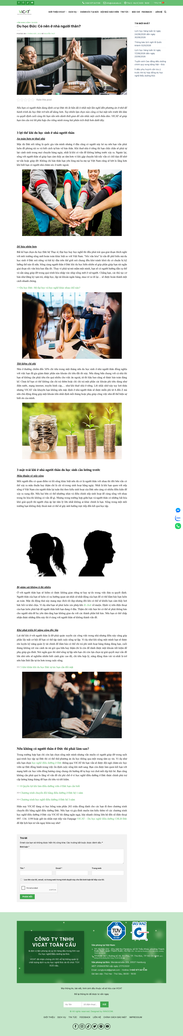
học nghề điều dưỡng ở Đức (47, 762)
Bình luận (24, 847)
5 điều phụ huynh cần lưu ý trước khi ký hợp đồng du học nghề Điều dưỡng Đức (149, 72)
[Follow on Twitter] (95, 1026)
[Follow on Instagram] (23, 3)
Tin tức (124, 12)
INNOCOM (108, 1011)
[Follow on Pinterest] (101, 1026)
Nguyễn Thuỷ (49, 33)
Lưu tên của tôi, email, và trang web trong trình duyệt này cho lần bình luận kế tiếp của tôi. (64, 880)
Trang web (96, 868)
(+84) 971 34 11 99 (92, 3)
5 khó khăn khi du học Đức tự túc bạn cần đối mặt (47, 667)
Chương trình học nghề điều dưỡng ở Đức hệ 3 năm (47, 799)
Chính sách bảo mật (115, 1017)
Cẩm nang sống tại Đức (27, 22)
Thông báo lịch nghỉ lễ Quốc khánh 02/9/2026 (148, 44)
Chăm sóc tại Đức (89, 12)
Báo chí (136, 12)
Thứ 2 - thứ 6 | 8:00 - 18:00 (138, 3)
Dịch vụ (73, 12)
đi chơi (87, 605)
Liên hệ (158, 12)
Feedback (147, 12)
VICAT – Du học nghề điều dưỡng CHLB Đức (102, 818)
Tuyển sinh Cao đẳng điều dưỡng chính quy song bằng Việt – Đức (150, 63)
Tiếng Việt (157, 3)
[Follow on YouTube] (32, 3)
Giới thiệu (49, 1017)
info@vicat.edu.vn (113, 3)
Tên (22, 868)
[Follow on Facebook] (19, 3)
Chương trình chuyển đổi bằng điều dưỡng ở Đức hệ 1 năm (51, 792)
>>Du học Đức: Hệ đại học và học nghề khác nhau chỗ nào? (48, 287)
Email (59, 868)
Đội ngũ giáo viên (110, 12)
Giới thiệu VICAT (56, 12)
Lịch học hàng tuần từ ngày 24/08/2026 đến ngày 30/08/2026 (148, 34)
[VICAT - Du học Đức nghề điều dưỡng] (24, 12)
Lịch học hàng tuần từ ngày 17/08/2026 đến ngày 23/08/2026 (148, 53)
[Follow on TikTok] (28, 3)
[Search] (165, 11)
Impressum (135, 1017)
